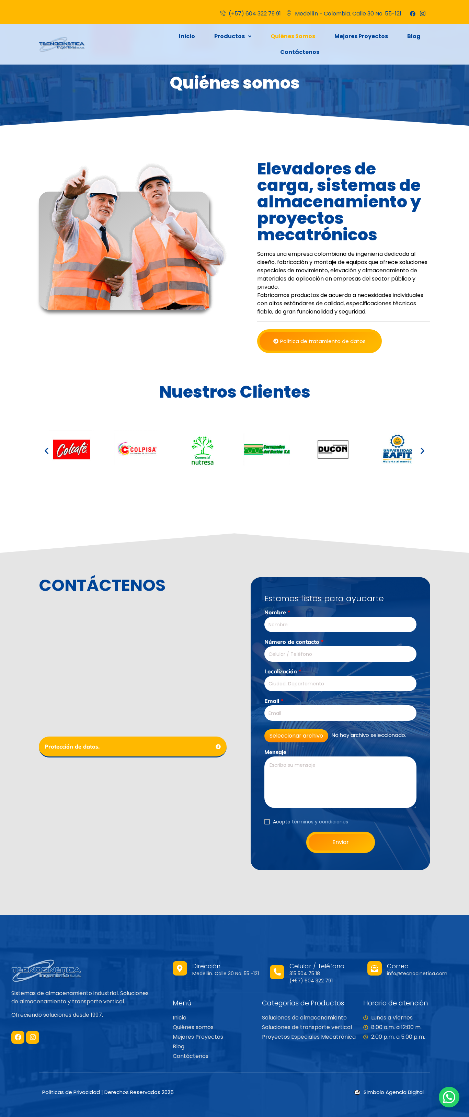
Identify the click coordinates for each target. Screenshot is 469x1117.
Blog (414, 36)
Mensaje (275, 752)
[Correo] (374, 968)
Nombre (277, 612)
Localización (282, 671)
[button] (233, 36)
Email (273, 701)
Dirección (206, 966)
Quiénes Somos (293, 36)
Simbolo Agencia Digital (394, 1092)
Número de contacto (293, 642)
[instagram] (422, 14)
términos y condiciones (320, 821)
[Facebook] (412, 14)
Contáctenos (299, 52)
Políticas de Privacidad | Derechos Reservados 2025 (108, 1092)
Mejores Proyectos (361, 36)
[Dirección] (180, 968)
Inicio (187, 36)
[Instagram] (32, 1037)
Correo (398, 966)
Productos (229, 36)
